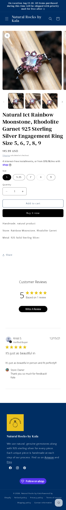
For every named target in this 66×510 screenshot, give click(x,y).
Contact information (43, 503)
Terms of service (54, 498)
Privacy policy (36, 498)
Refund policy (20, 498)
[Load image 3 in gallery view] (50, 100)
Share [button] (9, 255)
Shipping (6, 156)
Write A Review (33, 309)
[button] (6, 18)
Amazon (49, 457)
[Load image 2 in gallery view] (32, 100)
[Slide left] (3, 102)
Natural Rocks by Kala (31, 493)
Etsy (9, 462)
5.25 (18, 177)
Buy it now (33, 213)
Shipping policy (24, 503)
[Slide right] (62, 102)
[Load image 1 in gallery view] (16, 100)
